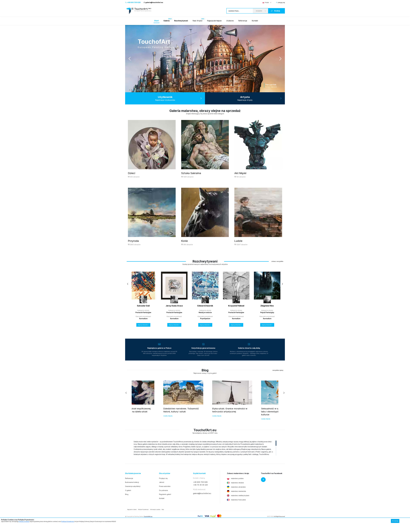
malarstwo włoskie (237, 483)
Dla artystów (164, 473)
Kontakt (255, 21)
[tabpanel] (205, 58)
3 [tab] (133, 90)
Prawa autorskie (164, 486)
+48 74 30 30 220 (200, 485)
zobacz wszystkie (277, 261)
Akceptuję (395, 521)
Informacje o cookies (155, 509)
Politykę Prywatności (67, 521)
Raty (163, 509)
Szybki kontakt (199, 473)
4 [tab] (135, 90)
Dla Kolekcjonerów (133, 473)
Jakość (161, 482)
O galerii (128, 490)
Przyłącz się (163, 478)
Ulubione (230, 21)
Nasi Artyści (197, 21)
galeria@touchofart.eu (154, 2)
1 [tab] (129, 90)
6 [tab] (139, 90)
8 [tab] (143, 90)
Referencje (242, 21)
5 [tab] (137, 90)
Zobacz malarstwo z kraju (238, 473)
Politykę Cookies (24, 521)
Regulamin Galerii (132, 509)
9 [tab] (145, 90)
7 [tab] (141, 90)
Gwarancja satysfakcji (132, 486)
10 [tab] (146, 90)
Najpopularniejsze (214, 21)
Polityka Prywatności (143, 509)
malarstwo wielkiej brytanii (240, 495)
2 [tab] (131, 90)
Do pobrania (163, 490)
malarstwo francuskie (238, 500)
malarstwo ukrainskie (238, 487)
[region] (205, 448)
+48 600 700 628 (134, 2)
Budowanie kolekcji (132, 482)
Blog (126, 494)
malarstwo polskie (237, 478)
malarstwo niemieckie (238, 491)
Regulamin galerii (165, 494)
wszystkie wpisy (277, 370)
